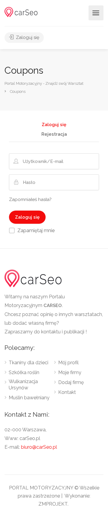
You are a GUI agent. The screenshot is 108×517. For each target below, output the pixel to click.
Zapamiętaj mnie (36, 230)
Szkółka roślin (24, 372)
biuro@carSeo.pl (39, 447)
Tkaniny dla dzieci (28, 362)
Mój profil (68, 362)
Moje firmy (69, 372)
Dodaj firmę (71, 382)
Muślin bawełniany (29, 397)
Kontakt (67, 392)
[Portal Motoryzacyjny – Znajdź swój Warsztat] (21, 11)
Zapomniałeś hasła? (30, 199)
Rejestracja (54, 134)
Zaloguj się (27, 37)
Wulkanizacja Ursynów (23, 385)
